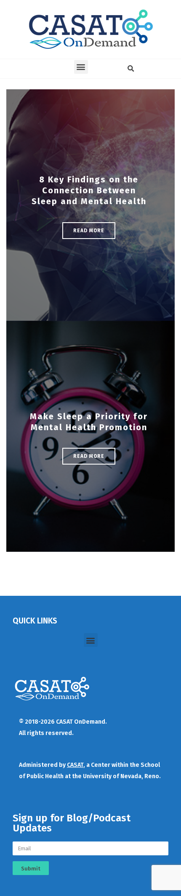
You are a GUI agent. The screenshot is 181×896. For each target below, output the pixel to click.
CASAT (75, 765)
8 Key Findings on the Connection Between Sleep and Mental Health (89, 190)
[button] (81, 67)
